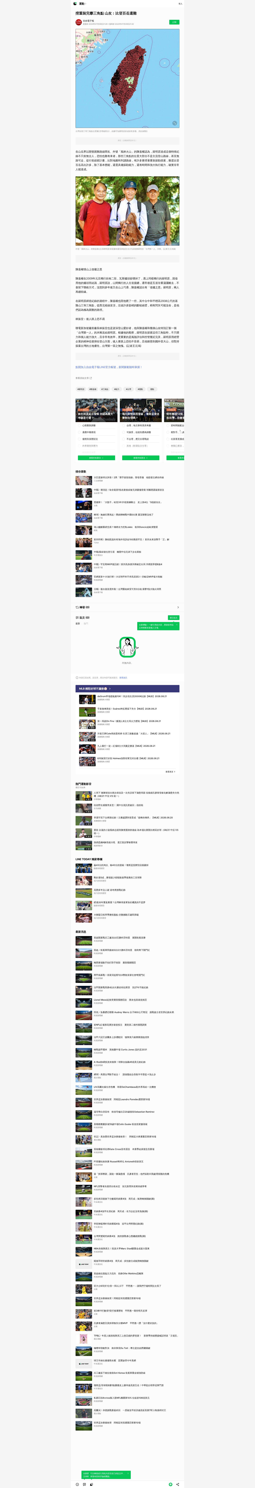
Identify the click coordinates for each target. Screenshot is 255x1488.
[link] (84, 1484)
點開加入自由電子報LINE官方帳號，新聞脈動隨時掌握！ (109, 367)
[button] (77, 1484)
